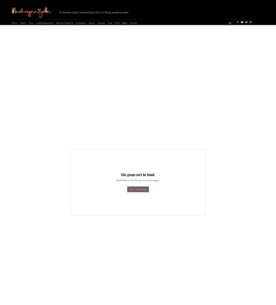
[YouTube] (242, 22)
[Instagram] (250, 22)
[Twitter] (246, 22)
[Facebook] (237, 22)
